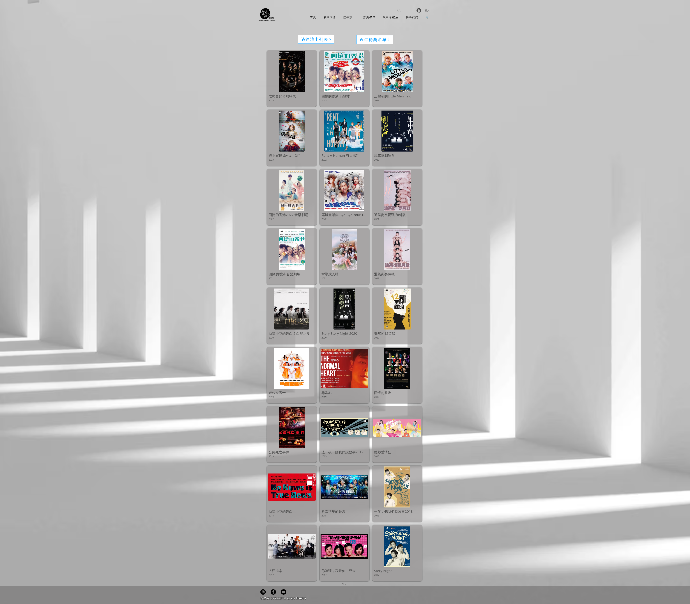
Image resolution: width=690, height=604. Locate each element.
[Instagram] (263, 592)
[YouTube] (283, 592)
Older (345, 584)
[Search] (399, 10)
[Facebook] (273, 592)
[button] (349, 17)
